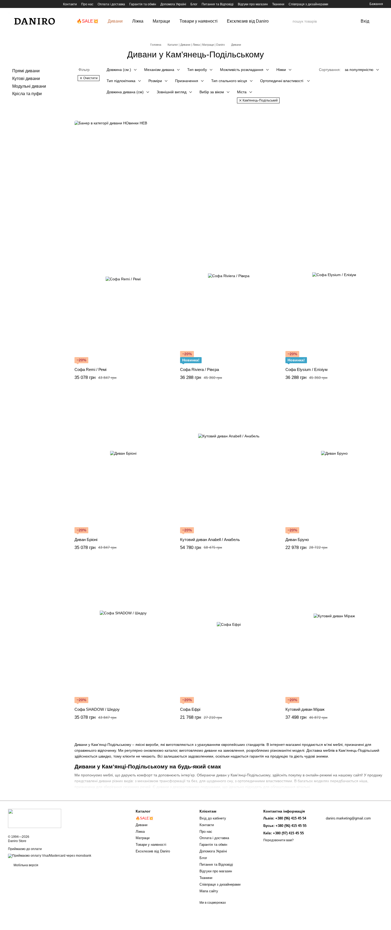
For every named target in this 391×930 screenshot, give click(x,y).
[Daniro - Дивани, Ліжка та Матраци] (34, 818)
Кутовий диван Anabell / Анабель (210, 539)
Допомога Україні (173, 4)
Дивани (115, 21)
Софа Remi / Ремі (90, 369)
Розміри (155, 81)
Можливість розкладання (241, 69)
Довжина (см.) (119, 69)
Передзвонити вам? (278, 840)
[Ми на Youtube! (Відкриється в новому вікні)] (29, 4)
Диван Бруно (297, 539)
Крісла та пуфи (27, 93)
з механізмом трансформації (160, 781)
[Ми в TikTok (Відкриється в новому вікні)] (10, 4)
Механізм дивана (159, 69)
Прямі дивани (26, 71)
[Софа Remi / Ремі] (123, 294)
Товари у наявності (199, 21)
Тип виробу (197, 69)
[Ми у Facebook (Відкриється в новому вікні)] (23, 4)
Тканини (278, 4)
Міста (242, 92)
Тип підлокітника (121, 81)
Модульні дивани (29, 86)
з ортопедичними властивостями (263, 781)
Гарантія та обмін (142, 4)
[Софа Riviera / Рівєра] (229, 294)
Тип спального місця (229, 81)
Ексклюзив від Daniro (248, 21)
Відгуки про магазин (253, 4)
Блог (193, 4)
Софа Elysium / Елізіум (306, 369)
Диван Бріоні (85, 539)
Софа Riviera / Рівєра (199, 369)
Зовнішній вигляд (171, 92)
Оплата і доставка (111, 4)
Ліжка (137, 21)
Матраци (161, 21)
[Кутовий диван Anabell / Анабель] (229, 464)
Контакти (70, 4)
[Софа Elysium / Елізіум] (334, 294)
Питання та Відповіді (218, 4)
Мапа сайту (208, 891)
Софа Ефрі (190, 709)
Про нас (87, 4)
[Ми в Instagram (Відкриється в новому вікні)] (16, 4)
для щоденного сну (216, 781)
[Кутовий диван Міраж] (334, 634)
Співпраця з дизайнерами (308, 4)
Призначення (186, 81)
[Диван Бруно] (334, 464)
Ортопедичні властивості (282, 81)
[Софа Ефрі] (229, 634)
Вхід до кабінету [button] (212, 818)
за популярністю (359, 69)
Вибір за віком (211, 92)
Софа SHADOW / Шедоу (97, 709)
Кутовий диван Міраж (305, 709)
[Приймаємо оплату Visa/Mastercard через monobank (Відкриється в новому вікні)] (49, 855)
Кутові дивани (26, 78)
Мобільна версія (25, 865)
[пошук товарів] (288, 21)
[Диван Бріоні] (123, 464)
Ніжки (281, 69)
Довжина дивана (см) (125, 92)
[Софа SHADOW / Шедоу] (123, 634)
